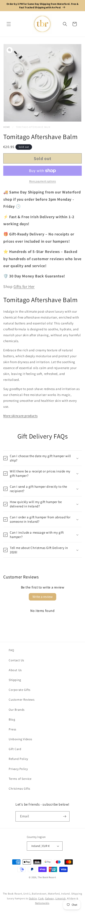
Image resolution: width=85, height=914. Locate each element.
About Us (15, 670)
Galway (49, 898)
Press (12, 729)
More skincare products (20, 416)
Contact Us (16, 660)
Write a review (42, 596)
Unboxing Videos (20, 739)
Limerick (60, 898)
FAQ (11, 650)
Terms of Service (20, 779)
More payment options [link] (42, 181)
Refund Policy (18, 759)
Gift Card (15, 749)
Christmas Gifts (19, 788)
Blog (12, 719)
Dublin (33, 898)
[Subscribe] (64, 816)
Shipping (15, 680)
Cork (41, 898)
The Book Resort (47, 877)
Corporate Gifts (20, 690)
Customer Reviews (22, 700)
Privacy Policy (18, 769)
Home (6, 127)
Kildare (71, 898)
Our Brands (17, 710)
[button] (9, 24)
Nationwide (42, 903)
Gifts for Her (24, 286)
